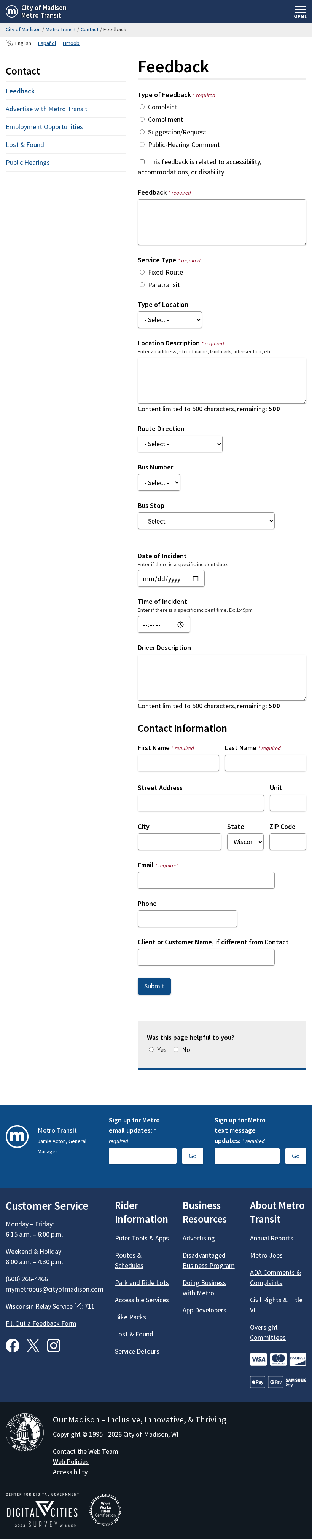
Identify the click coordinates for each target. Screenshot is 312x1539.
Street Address (160, 787)
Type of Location (163, 304)
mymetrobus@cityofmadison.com (54, 1289)
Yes (162, 1049)
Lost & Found (25, 144)
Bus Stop (151, 505)
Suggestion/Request (177, 132)
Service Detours (137, 1351)
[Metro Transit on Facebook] (12, 1345)
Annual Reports (271, 1238)
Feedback (164, 192)
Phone (147, 903)
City (144, 826)
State (235, 826)
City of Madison (23, 29)
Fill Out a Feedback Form (41, 1323)
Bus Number (155, 467)
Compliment (165, 119)
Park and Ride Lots (142, 1282)
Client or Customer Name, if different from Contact (213, 941)
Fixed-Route (165, 272)
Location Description (181, 342)
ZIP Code (282, 826)
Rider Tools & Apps (142, 1238)
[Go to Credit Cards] (278, 1359)
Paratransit (164, 284)
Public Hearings (28, 162)
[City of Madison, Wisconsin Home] (25, 1433)
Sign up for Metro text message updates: (240, 1130)
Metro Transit (61, 29)
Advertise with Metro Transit (47, 108)
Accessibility (70, 1471)
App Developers (204, 1310)
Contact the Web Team (85, 1451)
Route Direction (161, 428)
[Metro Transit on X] (33, 1345)
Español (47, 43)
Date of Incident (162, 555)
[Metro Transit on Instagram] (53, 1345)
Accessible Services (142, 1299)
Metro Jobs (266, 1255)
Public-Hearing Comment (184, 144)
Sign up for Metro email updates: (134, 1130)
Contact (90, 29)
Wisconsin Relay (43, 1306)
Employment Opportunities (44, 126)
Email (158, 864)
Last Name (253, 747)
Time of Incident (162, 601)
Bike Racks (130, 1316)
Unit (276, 787)
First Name (166, 747)
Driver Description (164, 647)
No (186, 1049)
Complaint (162, 106)
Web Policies (71, 1461)
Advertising (199, 1238)
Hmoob (71, 43)
